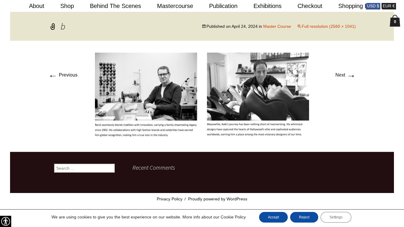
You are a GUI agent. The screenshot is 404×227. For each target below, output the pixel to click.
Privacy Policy (169, 199)
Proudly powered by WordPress (217, 199)
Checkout (310, 6)
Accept (273, 217)
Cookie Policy (233, 217)
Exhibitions (267, 6)
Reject (304, 217)
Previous (62, 74)
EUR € (389, 6)
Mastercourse (175, 6)
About (36, 6)
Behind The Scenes (115, 6)
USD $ (373, 6)
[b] (202, 95)
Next (345, 74)
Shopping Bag (356, 6)
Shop (67, 6)
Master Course (277, 26)
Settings (335, 217)
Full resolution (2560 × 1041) (329, 26)
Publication (223, 6)
